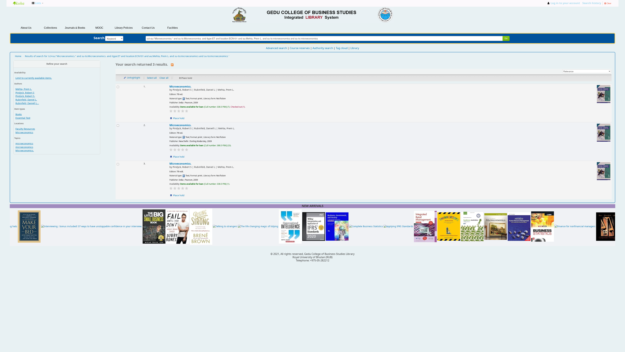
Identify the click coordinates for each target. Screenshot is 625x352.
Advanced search (276, 48)
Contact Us (148, 27)
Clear (608, 3)
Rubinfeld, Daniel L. (26, 100)
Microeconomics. (24, 150)
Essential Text (22, 118)
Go (506, 38)
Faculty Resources (25, 129)
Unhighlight (133, 78)
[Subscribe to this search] (172, 64)
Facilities (172, 27)
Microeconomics (24, 132)
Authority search (322, 48)
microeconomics (24, 143)
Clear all (164, 78)
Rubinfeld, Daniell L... (27, 103)
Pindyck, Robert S (24, 93)
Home (18, 56)
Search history (591, 3)
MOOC (99, 27)
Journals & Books (75, 27)
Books (18, 114)
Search (99, 38)
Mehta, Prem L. (23, 89)
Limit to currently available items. (33, 78)
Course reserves (300, 48)
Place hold (186, 78)
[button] (37, 3)
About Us (26, 27)
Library (354, 48)
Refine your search (56, 64)
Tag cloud (342, 48)
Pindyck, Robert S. (25, 96)
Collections (50, 27)
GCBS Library (21, 3)
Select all (152, 78)
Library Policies (124, 27)
